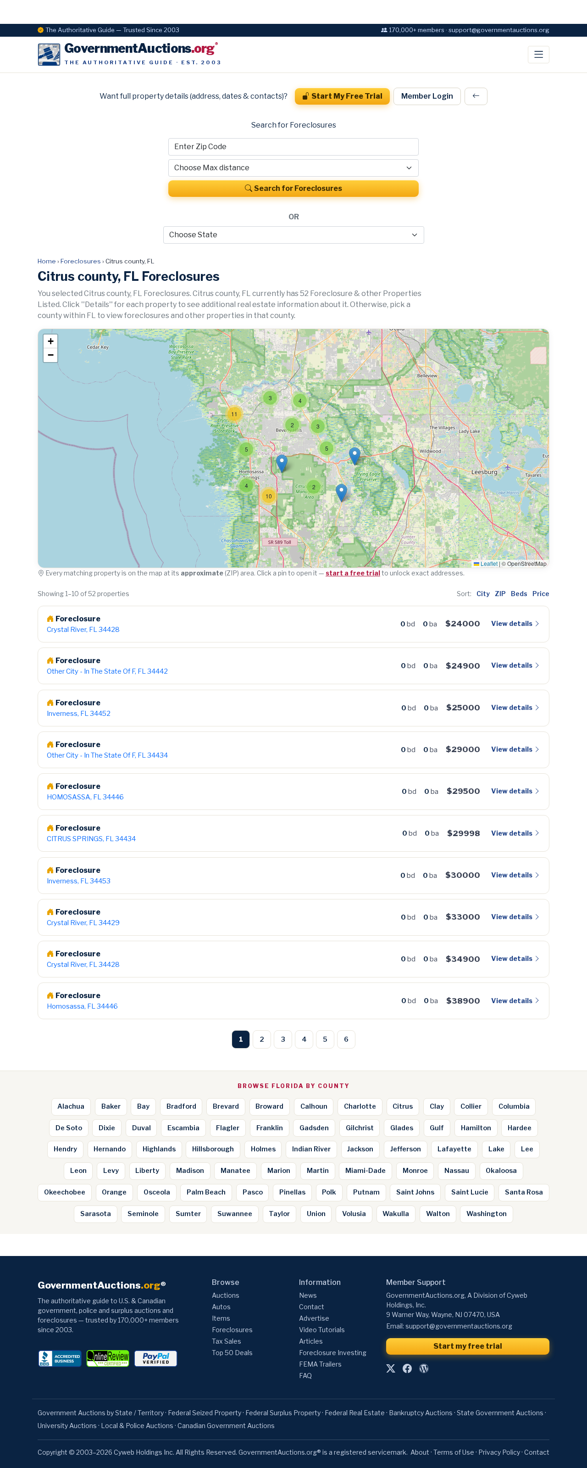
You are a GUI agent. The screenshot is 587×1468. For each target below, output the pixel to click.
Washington (486, 1214)
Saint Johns (415, 1192)
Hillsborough (213, 1149)
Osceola (157, 1192)
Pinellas (292, 1192)
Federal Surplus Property (283, 1413)
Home (47, 261)
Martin (318, 1171)
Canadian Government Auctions (226, 1425)
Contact (311, 1307)
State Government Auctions (500, 1413)
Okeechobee (64, 1192)
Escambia (183, 1128)
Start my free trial (467, 1346)
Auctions (225, 1295)
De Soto (68, 1128)
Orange (114, 1192)
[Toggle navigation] (538, 54)
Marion (278, 1171)
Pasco (253, 1192)
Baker (111, 1106)
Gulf (437, 1128)
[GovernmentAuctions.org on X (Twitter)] (390, 1369)
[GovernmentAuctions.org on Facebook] (407, 1369)
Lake (496, 1149)
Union (316, 1214)
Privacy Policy (499, 1452)
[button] (246, 449)
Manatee (235, 1171)
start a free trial (353, 573)
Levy (111, 1171)
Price (540, 593)
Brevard (226, 1106)
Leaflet (488, 563)
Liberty (147, 1171)
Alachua (70, 1106)
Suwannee (234, 1214)
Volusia (354, 1214)
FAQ (305, 1375)
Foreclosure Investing (332, 1352)
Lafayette (454, 1149)
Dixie (107, 1128)
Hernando (110, 1149)
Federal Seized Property (204, 1413)
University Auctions (67, 1425)
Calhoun (313, 1106)
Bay (143, 1106)
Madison (190, 1171)
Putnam (366, 1192)
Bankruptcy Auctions (421, 1413)
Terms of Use (453, 1452)
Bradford (181, 1106)
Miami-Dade (365, 1171)
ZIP (500, 593)
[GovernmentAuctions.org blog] (423, 1369)
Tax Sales (226, 1341)
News (308, 1295)
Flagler (227, 1128)
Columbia (514, 1106)
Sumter (188, 1214)
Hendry (65, 1149)
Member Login (427, 96)
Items (221, 1318)
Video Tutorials (322, 1330)
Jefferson (405, 1149)
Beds (519, 593)
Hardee (520, 1128)
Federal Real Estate (355, 1413)
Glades (401, 1128)
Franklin (269, 1128)
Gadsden (314, 1128)
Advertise (314, 1318)
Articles (311, 1341)
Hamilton (476, 1128)
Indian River (311, 1149)
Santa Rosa (524, 1192)
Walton (438, 1214)
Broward (269, 1106)
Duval (141, 1128)
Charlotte (360, 1106)
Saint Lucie (469, 1192)
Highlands (159, 1149)
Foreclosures (81, 261)
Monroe (415, 1171)
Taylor (279, 1214)
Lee (527, 1149)
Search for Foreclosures (298, 188)
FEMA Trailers (320, 1364)
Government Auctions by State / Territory (101, 1413)
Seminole (143, 1214)
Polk (329, 1192)
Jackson (360, 1149)
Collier (471, 1106)
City (483, 593)
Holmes (263, 1149)
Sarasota (95, 1214)
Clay (437, 1106)
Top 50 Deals (232, 1352)
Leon (78, 1171)
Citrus (403, 1106)
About (419, 1452)
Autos (221, 1307)
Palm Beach (206, 1192)
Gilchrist (360, 1128)
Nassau (456, 1171)
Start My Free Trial (346, 96)
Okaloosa (501, 1171)
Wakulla (395, 1214)
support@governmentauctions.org (458, 1326)
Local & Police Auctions (137, 1425)
